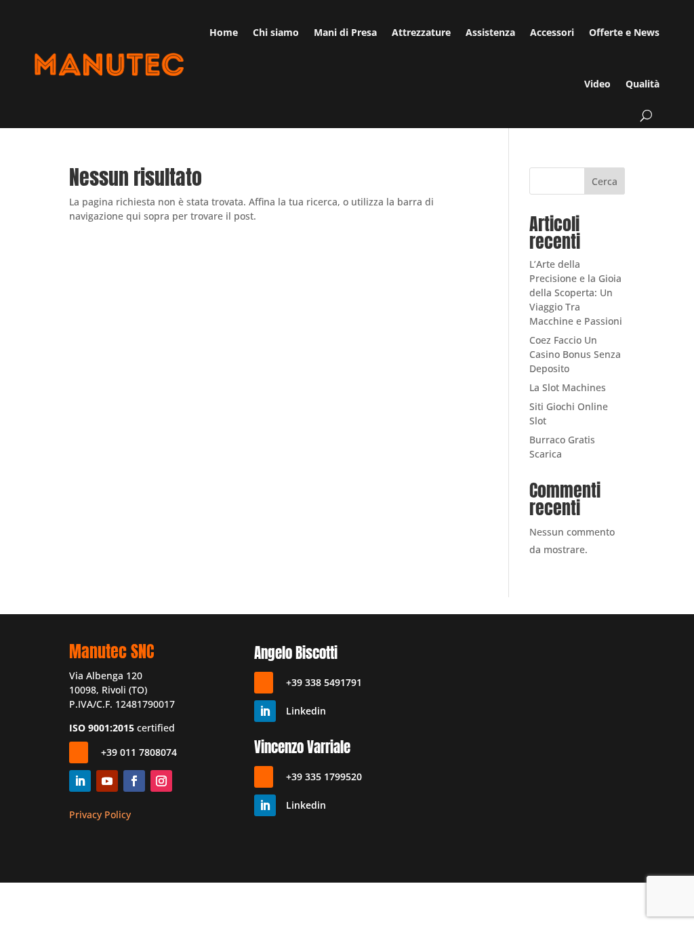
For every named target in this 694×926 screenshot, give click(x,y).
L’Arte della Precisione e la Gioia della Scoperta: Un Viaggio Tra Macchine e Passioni (575, 292)
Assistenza (490, 32)
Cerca (604, 181)
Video (597, 83)
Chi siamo (276, 32)
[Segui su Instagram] (161, 781)
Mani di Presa (345, 32)
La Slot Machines (567, 387)
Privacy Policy (100, 814)
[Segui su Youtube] (107, 781)
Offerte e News (624, 32)
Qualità (642, 83)
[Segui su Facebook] (134, 781)
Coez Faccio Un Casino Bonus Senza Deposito (575, 354)
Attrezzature (421, 32)
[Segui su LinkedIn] (80, 781)
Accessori (552, 32)
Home (223, 32)
